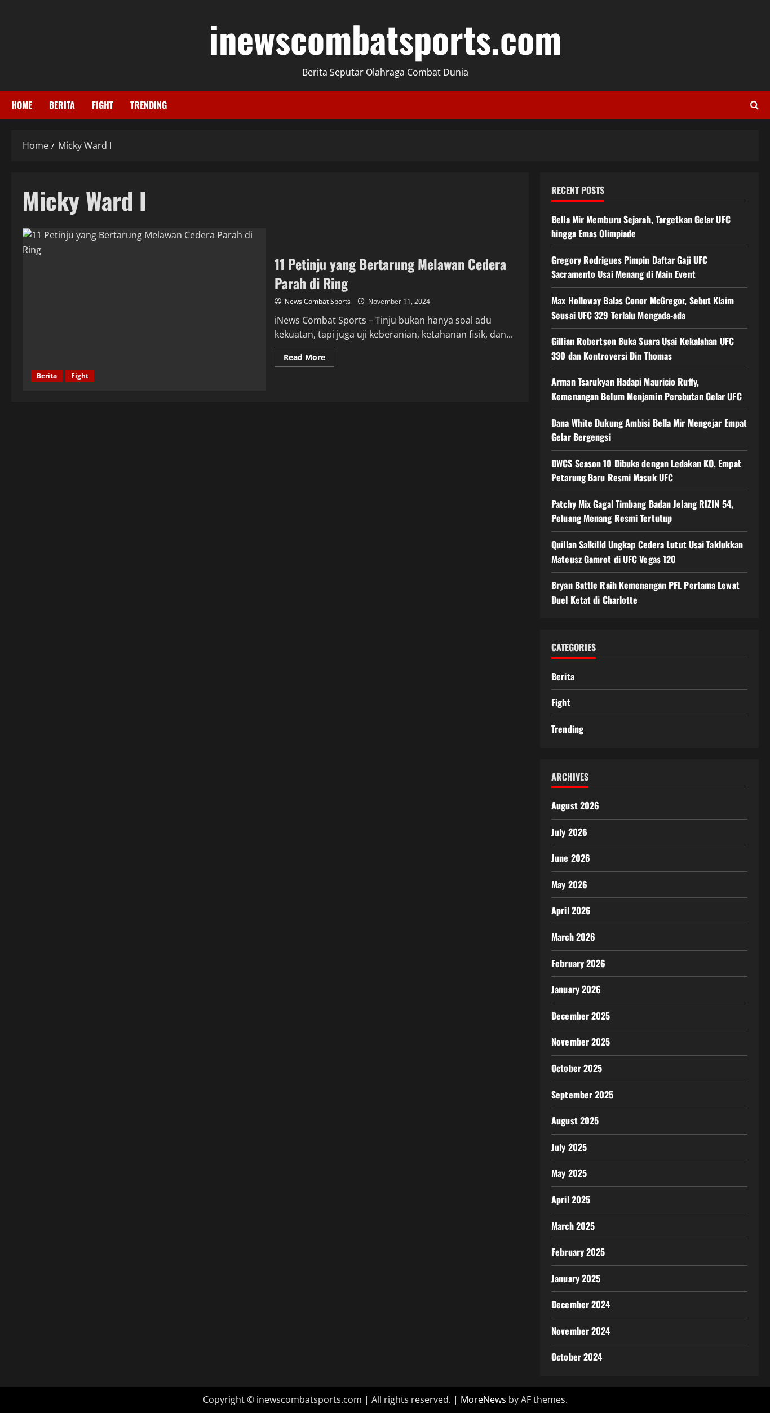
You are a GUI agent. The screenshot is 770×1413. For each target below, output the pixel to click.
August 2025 (575, 1120)
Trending (148, 105)
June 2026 (570, 858)
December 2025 (580, 1015)
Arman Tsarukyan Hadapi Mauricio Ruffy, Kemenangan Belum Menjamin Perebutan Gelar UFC (646, 389)
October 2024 (576, 1356)
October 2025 (576, 1068)
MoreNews (483, 1399)
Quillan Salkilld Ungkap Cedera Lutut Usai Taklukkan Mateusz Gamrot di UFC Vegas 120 (647, 552)
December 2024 (580, 1304)
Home (21, 105)
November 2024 (580, 1330)
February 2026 (578, 963)
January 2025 (575, 1278)
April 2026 (571, 910)
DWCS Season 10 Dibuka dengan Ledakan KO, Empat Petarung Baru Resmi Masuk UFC (646, 471)
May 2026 (569, 884)
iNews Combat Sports (317, 301)
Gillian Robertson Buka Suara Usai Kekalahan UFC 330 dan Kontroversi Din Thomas (642, 348)
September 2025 (582, 1094)
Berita (62, 105)
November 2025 (580, 1041)
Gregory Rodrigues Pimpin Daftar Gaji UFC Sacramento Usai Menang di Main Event (629, 267)
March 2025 (573, 1226)
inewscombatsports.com (385, 38)
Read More (309, 359)
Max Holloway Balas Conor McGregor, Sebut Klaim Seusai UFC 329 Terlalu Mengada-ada (642, 308)
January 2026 (576, 989)
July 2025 (569, 1147)
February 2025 (578, 1252)
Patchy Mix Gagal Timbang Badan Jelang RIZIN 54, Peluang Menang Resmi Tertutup (642, 511)
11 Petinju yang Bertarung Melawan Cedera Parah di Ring (144, 309)
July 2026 (569, 832)
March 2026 (573, 937)
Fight (102, 105)
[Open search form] (754, 105)
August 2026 (575, 805)
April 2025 (570, 1199)
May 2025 (569, 1173)
